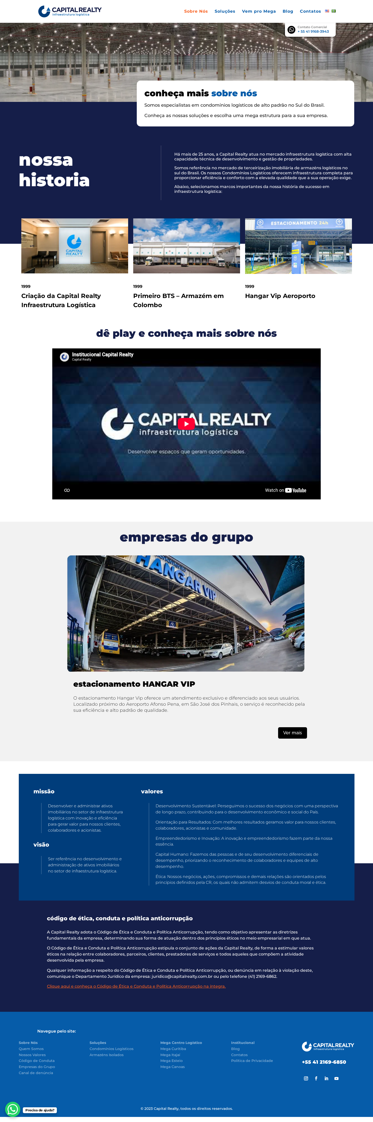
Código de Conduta (37, 1060)
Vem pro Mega (259, 12)
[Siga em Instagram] (306, 1078)
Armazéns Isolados (107, 1055)
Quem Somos (31, 1048)
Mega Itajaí (170, 1055)
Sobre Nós (196, 12)
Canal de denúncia (36, 1073)
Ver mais (292, 732)
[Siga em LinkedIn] (326, 1078)
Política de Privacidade (252, 1060)
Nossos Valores (32, 1055)
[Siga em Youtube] (336, 1078)
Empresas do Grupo (37, 1066)
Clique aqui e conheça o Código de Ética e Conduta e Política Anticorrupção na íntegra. (136, 986)
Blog (288, 12)
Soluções (225, 12)
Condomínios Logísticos (111, 1048)
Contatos (310, 12)
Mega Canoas (172, 1066)
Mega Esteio (171, 1060)
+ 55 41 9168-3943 (313, 31)
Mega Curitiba (173, 1048)
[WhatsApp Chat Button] (12, 1109)
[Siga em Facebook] (316, 1078)
